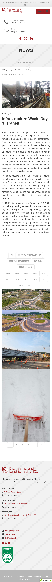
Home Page (10, 534)
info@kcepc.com (12, 531)
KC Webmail (10, 538)
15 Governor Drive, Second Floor (18, 504)
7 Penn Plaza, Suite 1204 (15, 492)
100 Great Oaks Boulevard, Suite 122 (20, 515)
